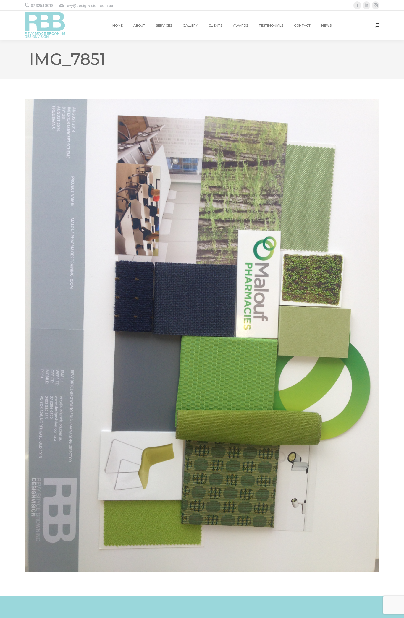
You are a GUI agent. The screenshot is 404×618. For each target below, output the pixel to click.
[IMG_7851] (202, 335)
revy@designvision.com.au (89, 5)
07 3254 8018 (42, 5)
